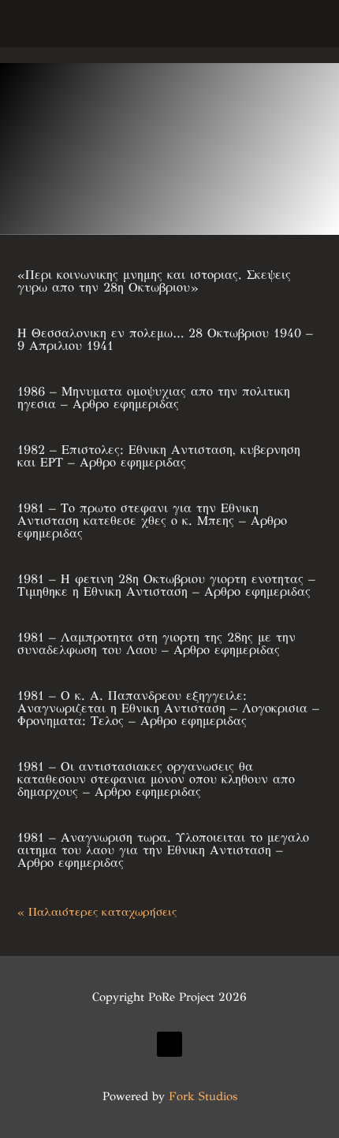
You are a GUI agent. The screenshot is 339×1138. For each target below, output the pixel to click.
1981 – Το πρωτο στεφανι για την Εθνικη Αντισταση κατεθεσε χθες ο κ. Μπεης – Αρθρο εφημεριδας (152, 520)
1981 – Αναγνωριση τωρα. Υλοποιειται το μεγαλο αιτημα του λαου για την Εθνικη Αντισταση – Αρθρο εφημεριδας (163, 850)
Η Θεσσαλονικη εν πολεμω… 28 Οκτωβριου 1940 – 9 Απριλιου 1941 (165, 339)
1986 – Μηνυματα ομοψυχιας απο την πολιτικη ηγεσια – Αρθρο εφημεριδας (153, 397)
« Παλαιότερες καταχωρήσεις (97, 912)
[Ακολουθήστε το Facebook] (169, 1044)
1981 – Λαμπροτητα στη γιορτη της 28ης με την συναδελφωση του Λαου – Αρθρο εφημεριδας (156, 643)
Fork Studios (203, 1096)
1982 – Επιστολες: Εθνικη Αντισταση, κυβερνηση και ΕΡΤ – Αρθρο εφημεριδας (158, 456)
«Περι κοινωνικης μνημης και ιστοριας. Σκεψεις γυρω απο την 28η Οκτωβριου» (154, 281)
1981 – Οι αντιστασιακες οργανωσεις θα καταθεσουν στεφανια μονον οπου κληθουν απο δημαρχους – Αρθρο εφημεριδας (156, 779)
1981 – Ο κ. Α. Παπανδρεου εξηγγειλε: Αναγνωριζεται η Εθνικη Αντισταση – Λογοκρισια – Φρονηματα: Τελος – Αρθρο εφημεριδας (168, 708)
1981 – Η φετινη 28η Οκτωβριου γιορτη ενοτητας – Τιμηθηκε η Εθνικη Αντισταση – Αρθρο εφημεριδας (166, 585)
